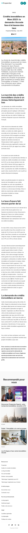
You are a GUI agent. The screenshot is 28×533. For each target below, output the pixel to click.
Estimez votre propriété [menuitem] (7, 476)
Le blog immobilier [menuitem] (5, 471)
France (14, 12)
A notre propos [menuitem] (5, 486)
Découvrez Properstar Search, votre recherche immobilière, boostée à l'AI (13, 405)
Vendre (3, 446)
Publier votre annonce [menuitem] (6, 506)
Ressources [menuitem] (4, 461)
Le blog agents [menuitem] (5, 500)
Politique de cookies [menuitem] (6, 519)
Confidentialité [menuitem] (4, 516)
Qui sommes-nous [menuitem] (5, 489)
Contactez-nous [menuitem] (5, 492)
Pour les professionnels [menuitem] (7, 496)
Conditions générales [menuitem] (6, 513)
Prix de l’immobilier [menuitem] (5, 473)
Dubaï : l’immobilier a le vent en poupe (13, 428)
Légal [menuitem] (2, 510)
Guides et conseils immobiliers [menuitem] (8, 468)
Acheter (3, 424)
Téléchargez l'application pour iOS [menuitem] (9, 479)
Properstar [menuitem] (4, 465)
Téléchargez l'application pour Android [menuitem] (10, 482)
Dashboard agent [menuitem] (5, 503)
